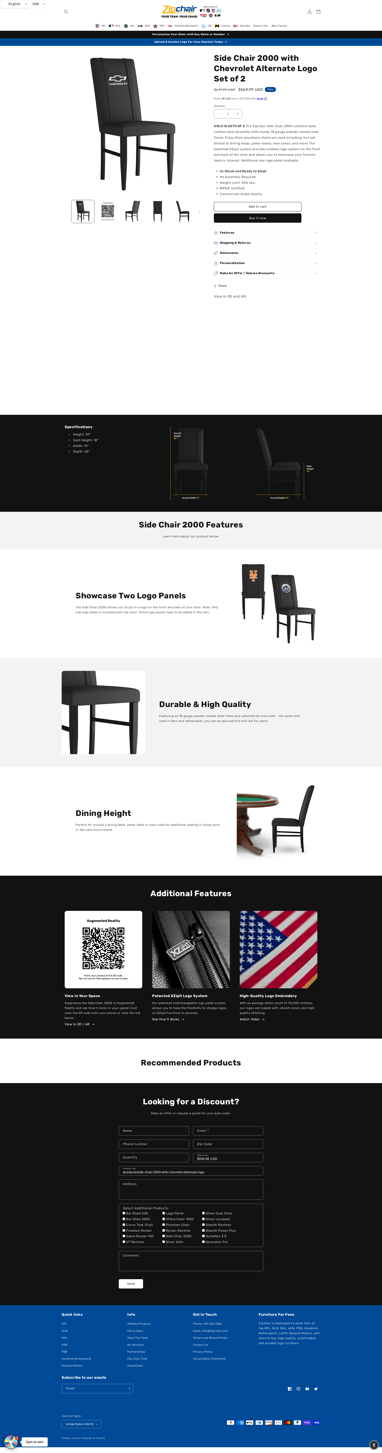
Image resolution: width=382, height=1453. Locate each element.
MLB (65, 1331)
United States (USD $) (79, 1424)
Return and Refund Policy (210, 1338)
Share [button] (222, 285)
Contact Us (200, 1345)
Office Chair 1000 (180, 1219)
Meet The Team (137, 1338)
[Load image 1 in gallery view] (82, 211)
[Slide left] (66, 211)
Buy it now (257, 218)
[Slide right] (199, 211)
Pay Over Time (137, 1358)
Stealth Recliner (218, 1225)
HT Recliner (135, 1242)
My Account (135, 1345)
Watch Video (250, 1019)
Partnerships (136, 1351)
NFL (64, 1323)
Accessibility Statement (209, 1358)
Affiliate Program (139, 1323)
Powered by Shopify (93, 1438)
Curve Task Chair (139, 1225)
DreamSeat (135, 1365)
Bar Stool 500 (137, 1213)
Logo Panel (175, 1213)
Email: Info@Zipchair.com (210, 1331)
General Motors (72, 1365)
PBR (64, 1351)
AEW (65, 1345)
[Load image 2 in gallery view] (107, 211)
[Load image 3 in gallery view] (132, 211)
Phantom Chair (178, 1225)
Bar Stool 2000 (138, 1219)
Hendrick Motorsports (76, 1358)
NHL (65, 1338)
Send (131, 1284)
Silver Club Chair (219, 1213)
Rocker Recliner (178, 1230)
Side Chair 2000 (179, 1236)
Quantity (219, 105)
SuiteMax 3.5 (216, 1236)
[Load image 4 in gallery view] (157, 211)
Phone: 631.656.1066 (207, 1323)
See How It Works (165, 1019)
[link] (191, 463)
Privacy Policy (203, 1351)
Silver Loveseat (218, 1219)
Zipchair (76, 1438)
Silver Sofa (174, 1242)
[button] (66, 11)
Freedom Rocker (139, 1230)
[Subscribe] (128, 1388)
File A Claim (135, 1331)
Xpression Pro (217, 1242)
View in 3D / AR (77, 1024)
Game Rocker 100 (140, 1236)
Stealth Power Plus (221, 1230)
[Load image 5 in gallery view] (182, 211)
